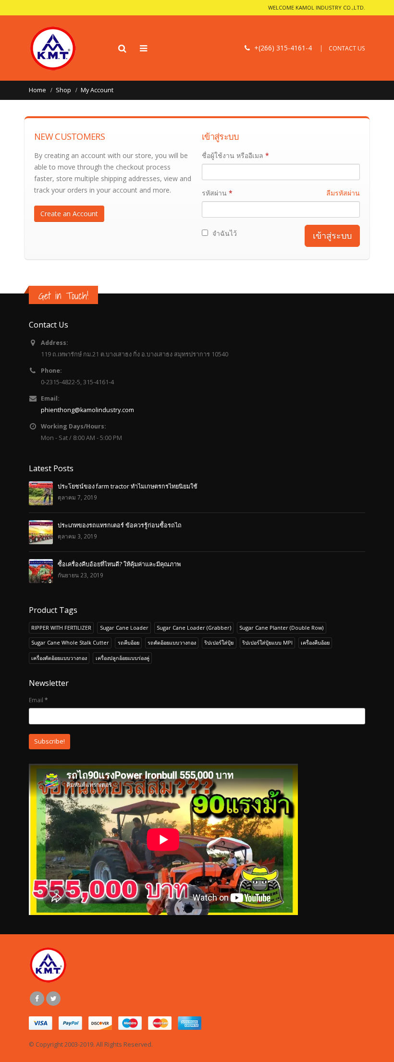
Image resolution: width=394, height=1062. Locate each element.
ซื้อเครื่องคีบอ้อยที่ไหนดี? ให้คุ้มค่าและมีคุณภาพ (119, 564)
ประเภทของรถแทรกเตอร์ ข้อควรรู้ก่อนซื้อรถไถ (120, 525)
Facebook (37, 998)
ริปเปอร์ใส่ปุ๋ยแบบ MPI (267, 642)
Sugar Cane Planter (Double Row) (281, 627)
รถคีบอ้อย (128, 642)
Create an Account (69, 213)
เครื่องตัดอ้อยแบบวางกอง (59, 657)
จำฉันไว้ (223, 233)
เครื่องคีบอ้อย (315, 642)
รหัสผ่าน (281, 192)
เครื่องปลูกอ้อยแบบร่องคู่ (122, 657)
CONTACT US (347, 48)
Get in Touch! (63, 296)
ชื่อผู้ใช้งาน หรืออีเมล (235, 155)
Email (38, 700)
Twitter (53, 998)
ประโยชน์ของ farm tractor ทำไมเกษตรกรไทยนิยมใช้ (127, 486)
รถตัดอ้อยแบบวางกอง (172, 642)
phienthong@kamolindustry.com (87, 410)
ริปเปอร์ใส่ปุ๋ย (219, 642)
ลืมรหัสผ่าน (343, 192)
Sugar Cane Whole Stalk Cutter (70, 642)
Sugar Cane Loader (124, 627)
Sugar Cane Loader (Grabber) (194, 627)
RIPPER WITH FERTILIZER (61, 627)
